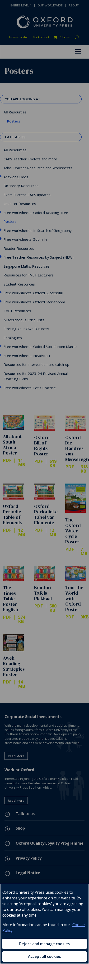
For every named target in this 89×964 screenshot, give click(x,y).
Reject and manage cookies (44, 943)
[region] (44, 923)
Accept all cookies (44, 956)
